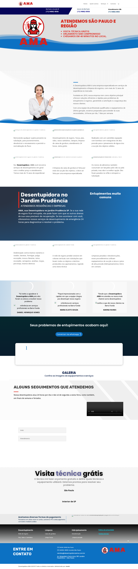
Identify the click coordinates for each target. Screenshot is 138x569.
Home (85, 4)
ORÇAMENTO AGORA (34, 230)
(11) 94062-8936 (71, 495)
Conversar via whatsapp (68, 334)
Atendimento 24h (114, 9)
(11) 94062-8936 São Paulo (65, 547)
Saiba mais (84, 120)
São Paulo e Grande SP (52, 9)
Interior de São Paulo (83, 9)
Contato (113, 4)
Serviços (103, 4)
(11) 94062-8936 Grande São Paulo (69, 550)
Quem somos (94, 4)
